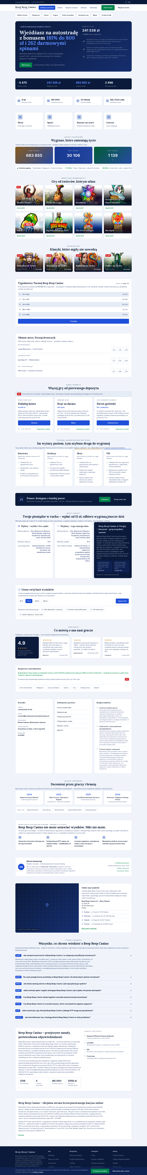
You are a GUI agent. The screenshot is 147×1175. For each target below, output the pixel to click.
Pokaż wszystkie (68, 15)
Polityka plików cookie (64, 721)
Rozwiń (21, 1135)
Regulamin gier (62, 712)
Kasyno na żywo (72, 8)
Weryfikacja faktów (123, 871)
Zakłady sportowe (47, 8)
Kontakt (115, 1163)
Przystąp (73, 321)
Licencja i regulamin (97, 1159)
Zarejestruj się (83, 15)
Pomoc (46, 15)
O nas (93, 1155)
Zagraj (55, 15)
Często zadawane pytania (121, 1159)
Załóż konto (108, 8)
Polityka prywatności (64, 717)
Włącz (73, 423)
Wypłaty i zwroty (62, 726)
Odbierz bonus (22, 15)
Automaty (93, 8)
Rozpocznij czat (120, 499)
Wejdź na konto (123, 8)
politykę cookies (38, 1172)
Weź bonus (26, 65)
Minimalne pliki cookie (121, 1171)
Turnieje (72, 1163)
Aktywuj (34, 423)
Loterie (59, 8)
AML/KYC (60, 730)
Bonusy (84, 8)
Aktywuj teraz (113, 423)
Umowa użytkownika (64, 707)
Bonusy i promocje (76, 1155)
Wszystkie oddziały (89, 929)
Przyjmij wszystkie (100, 1171)
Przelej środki (106, 15)
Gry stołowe (52, 1163)
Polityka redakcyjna (123, 868)
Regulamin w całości (43, 429)
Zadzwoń (104, 499)
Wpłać (95, 15)
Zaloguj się (36, 15)
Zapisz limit (122, 601)
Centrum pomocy (118, 1155)
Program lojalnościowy (77, 1159)
